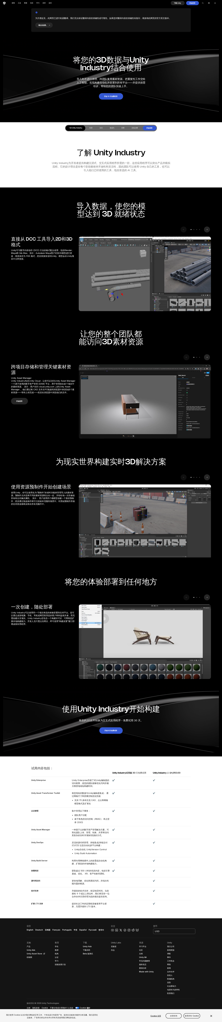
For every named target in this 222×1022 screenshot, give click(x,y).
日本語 (47, 930)
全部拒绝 (173, 1016)
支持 (44, 3)
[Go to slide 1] (191, 229)
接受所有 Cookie (192, 1016)
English (30, 930)
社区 (31, 3)
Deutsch (39, 930)
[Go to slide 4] (199, 229)
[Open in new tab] (43, 954)
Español (83, 930)
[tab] (75, 128)
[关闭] (211, 1016)
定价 (50, 3)
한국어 (101, 930)
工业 (19, 3)
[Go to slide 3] (196, 229)
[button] (178, 3)
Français (56, 930)
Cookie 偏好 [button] (85, 1008)
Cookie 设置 (155, 1016)
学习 (37, 3)
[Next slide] (207, 230)
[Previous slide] (184, 230)
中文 (75, 930)
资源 (25, 3)
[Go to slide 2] (193, 229)
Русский (92, 930)
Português (67, 930)
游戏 (13, 3)
